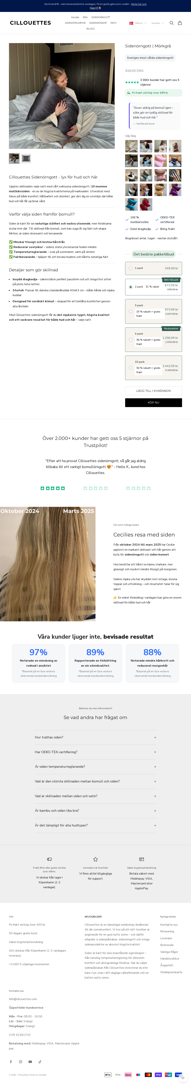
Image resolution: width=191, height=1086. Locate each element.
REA (85, 17)
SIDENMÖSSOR (98, 22)
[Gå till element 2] (26, 158)
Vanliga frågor (169, 952)
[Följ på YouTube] (30, 1062)
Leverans (166, 938)
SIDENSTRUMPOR (75, 22)
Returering (167, 931)
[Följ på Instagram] (20, 1062)
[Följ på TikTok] (40, 1062)
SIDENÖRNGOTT (100, 17)
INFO (113, 22)
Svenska (156, 23)
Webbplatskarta (171, 972)
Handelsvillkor (169, 959)
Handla (75, 17)
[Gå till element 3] (138, 488)
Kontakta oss (169, 925)
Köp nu (153, 402)
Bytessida (166, 945)
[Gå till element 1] (14, 158)
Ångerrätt (166, 965)
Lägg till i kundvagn (153, 391)
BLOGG (91, 28)
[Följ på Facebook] (11, 1062)
